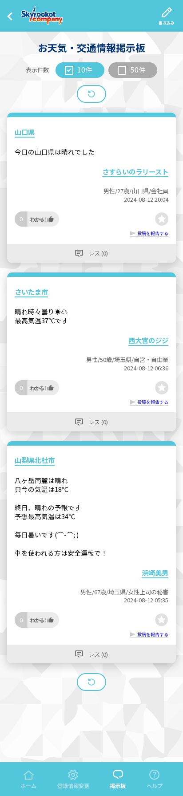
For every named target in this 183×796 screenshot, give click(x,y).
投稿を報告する (152, 233)
